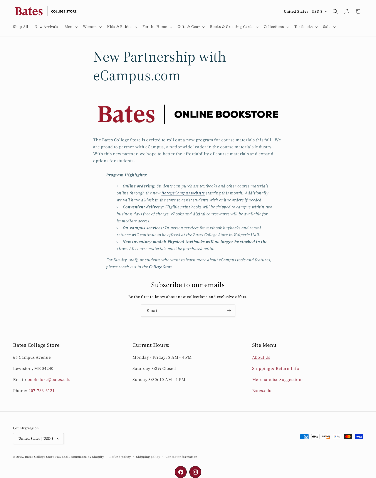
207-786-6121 (42, 390)
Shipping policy (148, 456)
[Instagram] (195, 472)
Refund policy (120, 456)
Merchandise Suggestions (278, 379)
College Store (161, 266)
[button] (71, 26)
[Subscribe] (229, 311)
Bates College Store (39, 456)
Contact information (182, 456)
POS (58, 456)
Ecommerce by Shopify (86, 456)
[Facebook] (181, 472)
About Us (261, 357)
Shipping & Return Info (275, 368)
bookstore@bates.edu (49, 379)
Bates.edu (262, 390)
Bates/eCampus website (183, 192)
